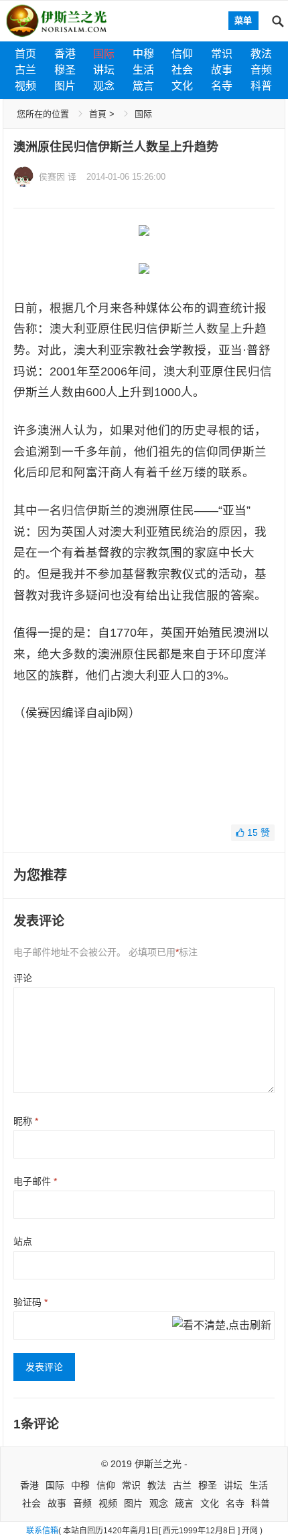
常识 (221, 53)
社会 (182, 69)
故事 (221, 69)
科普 (261, 86)
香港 (65, 53)
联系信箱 (42, 1530)
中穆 (143, 53)
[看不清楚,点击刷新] (221, 1326)
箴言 (143, 86)
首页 (25, 53)
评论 (22, 978)
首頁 (97, 114)
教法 (261, 53)
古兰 (25, 69)
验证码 (30, 1302)
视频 (25, 86)
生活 (143, 69)
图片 (65, 86)
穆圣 (65, 69)
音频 (261, 69)
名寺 (221, 86)
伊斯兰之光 (158, 1463)
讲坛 (104, 69)
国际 (104, 53)
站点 (22, 1241)
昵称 (25, 1121)
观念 (104, 86)
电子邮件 (35, 1181)
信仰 (182, 53)
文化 (182, 86)
